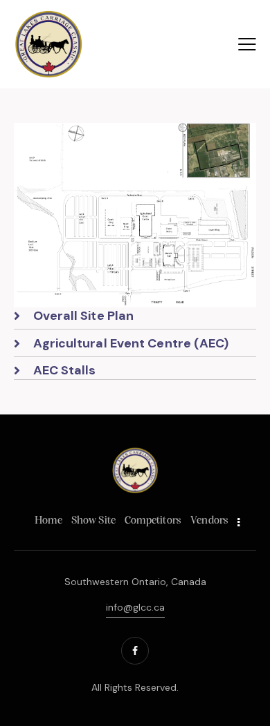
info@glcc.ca (135, 607)
